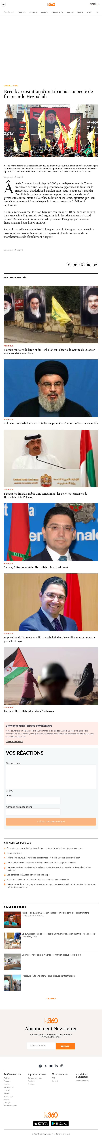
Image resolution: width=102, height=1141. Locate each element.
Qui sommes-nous (35, 1078)
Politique (22, 12)
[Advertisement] (51, 46)
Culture (70, 12)
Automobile (8, 1096)
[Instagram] (61, 1066)
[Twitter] (45, 1066)
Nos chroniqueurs (10, 1106)
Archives (31, 1084)
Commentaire (13, 763)
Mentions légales (82, 1080)
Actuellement (9, 12)
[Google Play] (60, 1123)
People (6, 1099)
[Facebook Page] (40, 1066)
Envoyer (65, 1046)
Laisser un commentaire (51, 821)
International (57, 12)
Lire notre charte (14, 741)
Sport (89, 12)
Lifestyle (7, 1103)
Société (44, 12)
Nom (9, 795)
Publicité (31, 1081)
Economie (33, 12)
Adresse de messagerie (19, 806)
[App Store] (41, 1123)
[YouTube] (51, 1066)
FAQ (53, 1078)
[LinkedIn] (56, 1066)
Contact (55, 1081)
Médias (80, 12)
